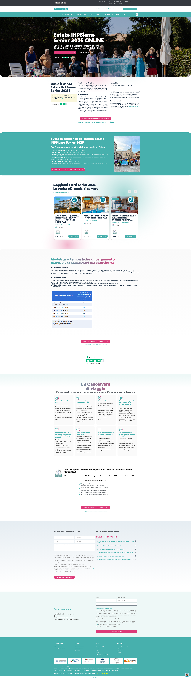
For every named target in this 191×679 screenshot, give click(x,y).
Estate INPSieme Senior (80, 14)
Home (55, 14)
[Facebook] (56, 3)
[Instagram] (59, 3)
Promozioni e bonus (120, 14)
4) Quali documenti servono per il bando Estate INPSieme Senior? (115, 552)
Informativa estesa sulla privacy (62, 554)
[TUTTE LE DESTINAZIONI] (68, 193)
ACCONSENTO (59, 571)
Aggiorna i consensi (100, 677)
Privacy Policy (90, 677)
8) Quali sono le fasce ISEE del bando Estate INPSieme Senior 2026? (115, 559)
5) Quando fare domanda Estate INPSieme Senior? (111, 556)
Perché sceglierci (109, 14)
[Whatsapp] (65, 3)
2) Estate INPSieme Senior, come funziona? (109, 545)
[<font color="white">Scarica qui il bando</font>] (102, 53)
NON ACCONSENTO (69, 571)
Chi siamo (119, 8)
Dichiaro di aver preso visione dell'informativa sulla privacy (69, 564)
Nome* (98, 597)
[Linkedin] (62, 3)
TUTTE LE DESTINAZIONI (60, 192)
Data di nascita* (121, 597)
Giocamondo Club (106, 8)
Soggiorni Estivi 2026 (66, 14)
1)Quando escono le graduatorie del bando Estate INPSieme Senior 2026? (115, 541)
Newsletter (97, 8)
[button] (137, 14)
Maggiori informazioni (95, 14)
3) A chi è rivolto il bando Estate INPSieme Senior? (111, 549)
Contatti (114, 8)
